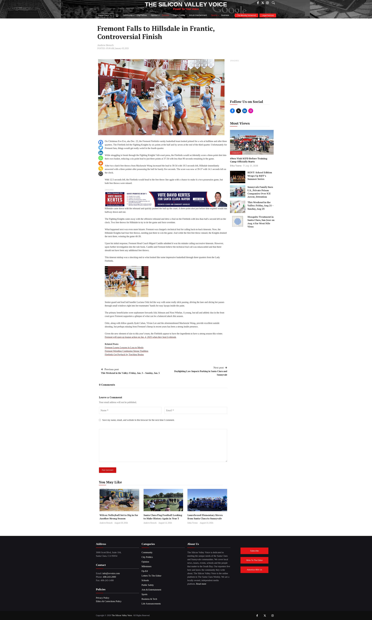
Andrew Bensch (105, 45)
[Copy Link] (100, 168)
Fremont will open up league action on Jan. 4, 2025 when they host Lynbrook (140, 337)
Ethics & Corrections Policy (108, 601)
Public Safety (179, 15)
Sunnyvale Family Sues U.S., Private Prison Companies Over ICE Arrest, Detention (260, 191)
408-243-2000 (109, 577)
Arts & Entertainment (198, 15)
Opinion (154, 15)
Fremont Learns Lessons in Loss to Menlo (124, 347)
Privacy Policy (102, 598)
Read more (201, 584)
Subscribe (254, 551)
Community (127, 15)
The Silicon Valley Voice (186, 4)
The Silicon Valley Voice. (122, 615)
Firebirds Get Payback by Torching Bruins (124, 354)
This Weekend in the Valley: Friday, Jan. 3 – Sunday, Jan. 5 (130, 373)
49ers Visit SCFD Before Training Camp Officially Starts (248, 160)
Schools (165, 15)
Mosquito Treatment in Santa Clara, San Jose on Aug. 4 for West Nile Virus (260, 221)
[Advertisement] (252, 80)
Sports (214, 15)
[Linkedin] (100, 152)
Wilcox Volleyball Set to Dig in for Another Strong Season (119, 516)
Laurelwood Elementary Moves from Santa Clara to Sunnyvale (205, 516)
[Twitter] (100, 147)
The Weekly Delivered (246, 15)
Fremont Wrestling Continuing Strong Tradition (126, 351)
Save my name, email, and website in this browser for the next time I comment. (138, 420)
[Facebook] (100, 142)
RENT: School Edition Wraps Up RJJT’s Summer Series (259, 176)
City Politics (142, 15)
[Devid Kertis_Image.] (166, 199)
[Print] (100, 163)
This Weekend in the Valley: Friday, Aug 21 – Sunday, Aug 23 (260, 205)
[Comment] (100, 173)
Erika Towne (192, 522)
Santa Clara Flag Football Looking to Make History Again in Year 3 (163, 516)
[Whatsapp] (100, 158)
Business (225, 15)
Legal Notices (268, 15)
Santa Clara (103, 15)
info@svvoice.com (111, 573)
